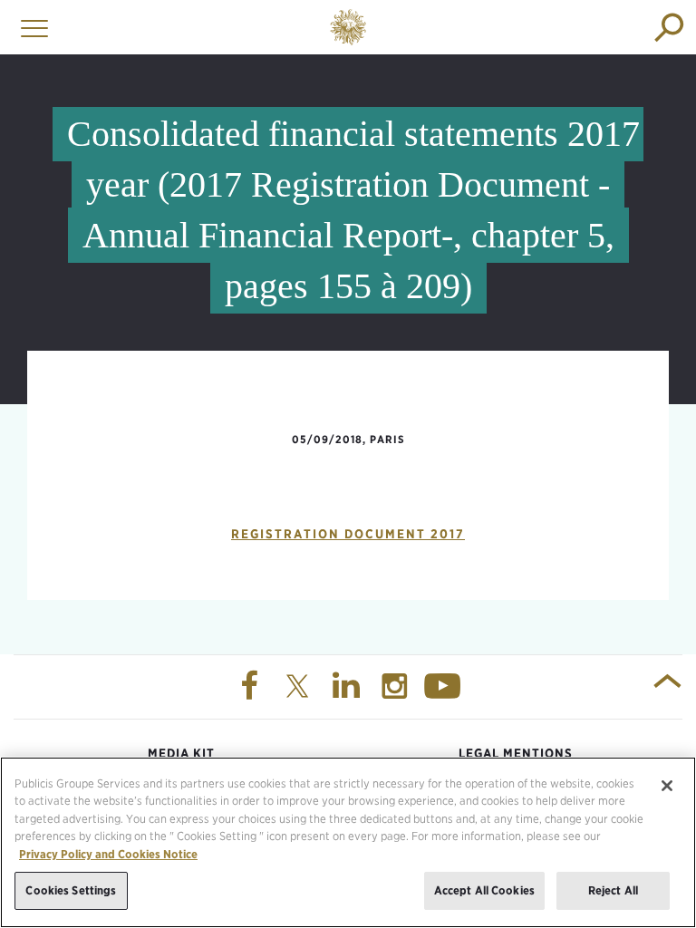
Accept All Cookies (484, 890)
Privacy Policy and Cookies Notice (108, 854)
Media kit (181, 753)
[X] (300, 687)
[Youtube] (445, 687)
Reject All (613, 890)
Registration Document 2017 (348, 534)
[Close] (667, 786)
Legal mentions (516, 753)
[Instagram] (397, 687)
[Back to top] (667, 687)
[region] (348, 842)
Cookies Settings (70, 890)
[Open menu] (30, 27)
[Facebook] (251, 687)
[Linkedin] (348, 687)
